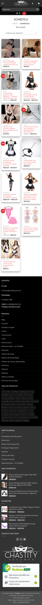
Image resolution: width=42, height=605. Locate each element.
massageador (22, 411)
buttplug (23, 391)
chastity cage (28, 395)
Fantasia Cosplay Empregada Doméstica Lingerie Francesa (10, 163)
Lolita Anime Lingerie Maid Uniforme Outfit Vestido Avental (31, 229)
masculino (12, 411)
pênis (24, 414)
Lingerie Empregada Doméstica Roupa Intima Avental (31, 62)
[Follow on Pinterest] (24, 539)
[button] (2, 3)
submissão (33, 417)
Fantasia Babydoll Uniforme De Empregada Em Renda (9, 264)
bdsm (8, 391)
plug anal (18, 414)
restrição (31, 414)
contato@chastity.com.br (11, 291)
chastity (19, 395)
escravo (13, 404)
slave (27, 417)
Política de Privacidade (10, 358)
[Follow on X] (19, 13)
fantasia (30, 404)
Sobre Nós (5, 440)
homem (32, 407)
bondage (15, 391)
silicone (16, 417)
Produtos (5, 365)
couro (12, 401)
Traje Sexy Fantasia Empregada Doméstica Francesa (10, 195)
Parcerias (4, 350)
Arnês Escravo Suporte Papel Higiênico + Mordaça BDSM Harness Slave (10, 95)
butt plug (31, 391)
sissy (22, 417)
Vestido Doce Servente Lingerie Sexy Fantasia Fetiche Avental (10, 129)
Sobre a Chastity (7, 377)
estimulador (22, 404)
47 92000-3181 (6, 300)
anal (3, 391)
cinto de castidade (8, 398)
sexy (10, 417)
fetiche (19, 407)
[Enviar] (37, 9)
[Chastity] (21, 3)
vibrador (26, 420)
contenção (5, 401)
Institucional (6, 335)
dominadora (25, 401)
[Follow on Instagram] (17, 13)
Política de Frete (7, 354)
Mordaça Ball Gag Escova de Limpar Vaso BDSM (30, 162)
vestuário (18, 420)
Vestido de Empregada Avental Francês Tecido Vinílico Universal (30, 95)
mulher (30, 411)
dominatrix (34, 401)
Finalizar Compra (7, 327)
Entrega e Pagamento (10, 448)
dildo (17, 401)
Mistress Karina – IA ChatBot (12, 346)
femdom (5, 407)
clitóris (18, 398)
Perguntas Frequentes (10, 444)
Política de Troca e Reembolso (13, 362)
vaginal (11, 420)
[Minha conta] (32, 3)
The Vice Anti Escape (9, 381)
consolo (30, 398)
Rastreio (4, 369)
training (4, 420)
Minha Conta (6, 343)
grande (25, 407)
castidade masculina (8, 395)
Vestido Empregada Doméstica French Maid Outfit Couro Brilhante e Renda (30, 196)
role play (5, 417)
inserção (4, 411)
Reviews (4, 373)
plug (11, 414)
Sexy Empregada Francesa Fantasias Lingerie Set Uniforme (10, 62)
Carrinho (4, 324)
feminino (12, 407)
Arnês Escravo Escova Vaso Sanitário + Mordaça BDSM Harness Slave (31, 129)
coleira (24, 398)
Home (3, 331)
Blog (3, 320)
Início (14, 24)
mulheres (5, 414)
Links (3, 339)
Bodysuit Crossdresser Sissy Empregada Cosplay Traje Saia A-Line (10, 230)
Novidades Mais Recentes (11, 436)
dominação (5, 404)
